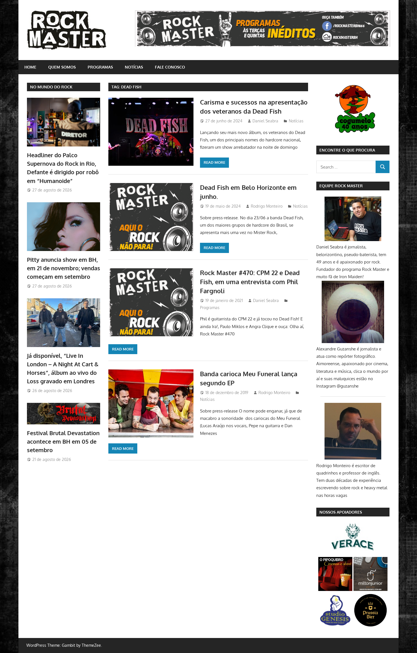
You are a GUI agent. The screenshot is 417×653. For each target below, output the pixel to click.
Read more (214, 162)
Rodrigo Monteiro (267, 206)
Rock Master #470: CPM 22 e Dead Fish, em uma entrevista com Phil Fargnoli (250, 282)
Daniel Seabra (265, 120)
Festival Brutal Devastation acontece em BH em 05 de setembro (63, 441)
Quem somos (62, 67)
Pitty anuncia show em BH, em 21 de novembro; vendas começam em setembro (63, 268)
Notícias (134, 67)
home (30, 67)
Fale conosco (170, 67)
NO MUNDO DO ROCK (51, 86)
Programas (100, 67)
